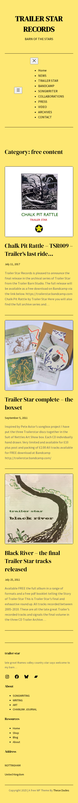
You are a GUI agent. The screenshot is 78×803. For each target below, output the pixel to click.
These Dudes (61, 790)
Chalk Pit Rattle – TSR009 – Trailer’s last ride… (39, 250)
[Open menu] (18, 90)
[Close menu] (34, 61)
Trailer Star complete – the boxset (39, 403)
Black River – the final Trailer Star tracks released (32, 561)
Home (42, 70)
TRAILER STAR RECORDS (39, 23)
